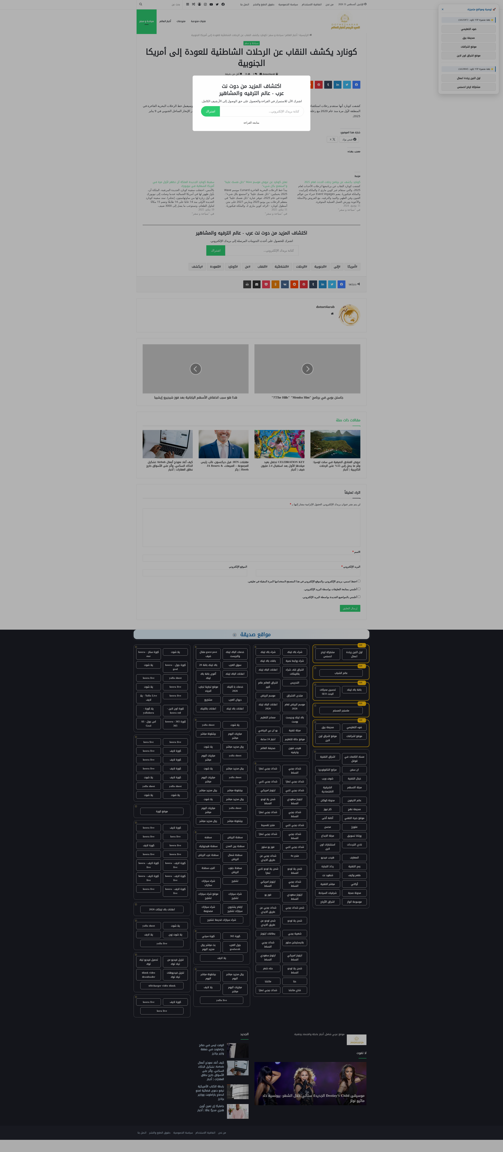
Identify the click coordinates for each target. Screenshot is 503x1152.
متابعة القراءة (251, 122)
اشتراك (210, 111)
